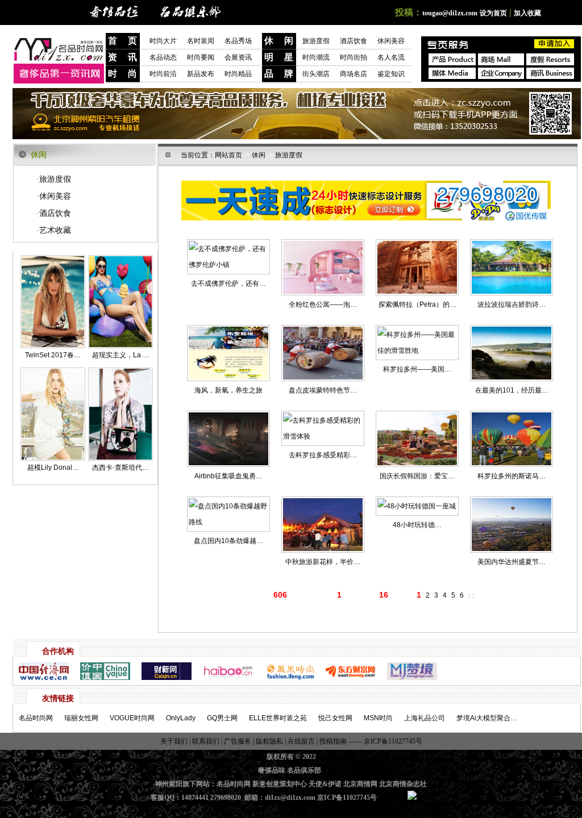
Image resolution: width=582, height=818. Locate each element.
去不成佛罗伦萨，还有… (228, 283)
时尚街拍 (353, 57)
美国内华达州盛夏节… (511, 562)
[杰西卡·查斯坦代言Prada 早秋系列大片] (120, 458)
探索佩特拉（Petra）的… (417, 304)
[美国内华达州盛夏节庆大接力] (511, 524)
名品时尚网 (36, 718)
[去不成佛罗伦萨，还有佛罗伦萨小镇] (228, 256)
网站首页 (228, 155)
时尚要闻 (200, 57)
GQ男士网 (222, 718)
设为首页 (493, 13)
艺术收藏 (53, 230)
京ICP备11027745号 (392, 741)
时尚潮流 (316, 57)
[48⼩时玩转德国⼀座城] (417, 506)
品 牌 (278, 73)
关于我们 (174, 741)
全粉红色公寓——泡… (323, 304)
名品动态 (163, 57)
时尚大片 (163, 41)
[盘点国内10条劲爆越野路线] (228, 514)
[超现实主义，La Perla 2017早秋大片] (120, 346)
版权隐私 (269, 741)
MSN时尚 (378, 718)
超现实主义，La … (120, 355)
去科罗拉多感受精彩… (323, 455)
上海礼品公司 (424, 718)
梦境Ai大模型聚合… (486, 718)
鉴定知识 (391, 74)
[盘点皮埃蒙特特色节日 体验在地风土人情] (322, 353)
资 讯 (122, 57)
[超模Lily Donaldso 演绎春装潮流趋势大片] (52, 458)
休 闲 (278, 40)
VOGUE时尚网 (132, 718)
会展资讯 (238, 57)
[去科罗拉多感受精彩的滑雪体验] (322, 428)
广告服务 (237, 741)
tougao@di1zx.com (449, 13)
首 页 (122, 40)
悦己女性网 (335, 718)
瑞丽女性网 (81, 718)
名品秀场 (238, 41)
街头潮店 (316, 74)
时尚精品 (238, 74)
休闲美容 (391, 41)
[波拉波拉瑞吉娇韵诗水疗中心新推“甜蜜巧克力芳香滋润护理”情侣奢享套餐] (511, 267)
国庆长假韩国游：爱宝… (417, 476)
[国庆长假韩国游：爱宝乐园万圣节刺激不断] (417, 439)
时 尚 (122, 73)
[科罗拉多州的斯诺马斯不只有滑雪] (511, 439)
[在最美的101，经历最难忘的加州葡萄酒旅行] (511, 353)
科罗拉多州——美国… (417, 369)
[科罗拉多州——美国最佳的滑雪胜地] (417, 342)
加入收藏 (527, 13)
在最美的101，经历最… (511, 390)
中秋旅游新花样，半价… (322, 562)
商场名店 (353, 74)
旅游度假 (316, 41)
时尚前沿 (163, 74)
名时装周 (206, 41)
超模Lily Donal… (53, 467)
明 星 (278, 57)
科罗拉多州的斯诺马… (511, 476)
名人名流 (391, 57)
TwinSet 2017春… (53, 355)
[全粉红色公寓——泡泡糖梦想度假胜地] (322, 267)
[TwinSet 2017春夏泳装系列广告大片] (52, 346)
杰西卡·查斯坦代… (120, 467)
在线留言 (301, 741)
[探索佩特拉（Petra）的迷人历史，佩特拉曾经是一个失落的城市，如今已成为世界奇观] (417, 267)
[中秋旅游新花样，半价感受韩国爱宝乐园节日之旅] (322, 524)
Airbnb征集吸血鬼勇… (228, 476)
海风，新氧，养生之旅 (228, 390)
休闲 (258, 155)
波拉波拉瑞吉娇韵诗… (511, 304)
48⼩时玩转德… (417, 525)
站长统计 (394, 798)
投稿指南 (333, 741)
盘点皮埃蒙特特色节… (323, 390)
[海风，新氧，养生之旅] (228, 353)
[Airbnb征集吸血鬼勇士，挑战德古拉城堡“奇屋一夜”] (228, 439)
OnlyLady (181, 718)
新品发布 (200, 74)
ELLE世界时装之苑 (278, 718)
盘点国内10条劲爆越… (228, 541)
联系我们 (204, 741)
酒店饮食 (353, 41)
